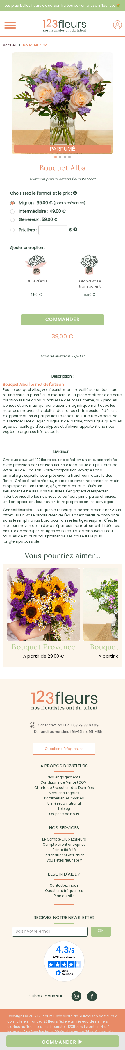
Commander (62, 319)
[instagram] (76, 996)
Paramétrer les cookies (64, 798)
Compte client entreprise (64, 844)
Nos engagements (64, 777)
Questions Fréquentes (64, 749)
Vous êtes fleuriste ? (64, 860)
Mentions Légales (64, 793)
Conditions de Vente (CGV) (64, 782)
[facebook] (92, 996)
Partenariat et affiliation (64, 855)
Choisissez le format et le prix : (41, 193)
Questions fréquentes (64, 890)
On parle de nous (64, 814)
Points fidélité (64, 850)
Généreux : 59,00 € (38, 219)
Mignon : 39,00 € (52, 203)
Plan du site (64, 896)
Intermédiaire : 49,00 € (42, 211)
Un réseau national (64, 803)
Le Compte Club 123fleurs (64, 839)
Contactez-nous (64, 885)
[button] (55, 157)
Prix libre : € (46, 230)
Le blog (64, 808)
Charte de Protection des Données (64, 787)
